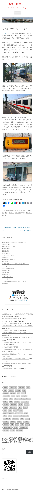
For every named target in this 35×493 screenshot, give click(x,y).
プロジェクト (13, 387)
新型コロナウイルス (8, 413)
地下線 (12, 430)
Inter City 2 (7, 33)
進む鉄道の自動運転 (8, 268)
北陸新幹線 (15, 418)
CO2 (22, 418)
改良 (5, 410)
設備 (5, 390)
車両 (6, 213)
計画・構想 (21, 387)
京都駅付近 (19, 430)
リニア (5, 401)
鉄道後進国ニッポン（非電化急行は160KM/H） (15, 264)
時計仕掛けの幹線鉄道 (8, 259)
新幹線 (5, 387)
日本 (5, 415)
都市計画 (18, 390)
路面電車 (17, 401)
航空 (10, 415)
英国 (22, 424)
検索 (3, 449)
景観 (26, 413)
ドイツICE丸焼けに (7, 277)
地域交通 (24, 396)
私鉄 (25, 407)
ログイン (5, 478)
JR (24, 390)
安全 (18, 396)
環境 (21, 410)
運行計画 (11, 213)
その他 (5, 398)
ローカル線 (25, 401)
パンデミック (7, 418)
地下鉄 (20, 404)
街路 (11, 398)
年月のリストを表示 (10, 376)
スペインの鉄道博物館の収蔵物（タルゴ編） (15, 281)
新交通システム (7, 427)
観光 (20, 407)
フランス (28, 398)
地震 (10, 410)
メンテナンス (19, 413)
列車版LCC (5, 251)
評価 (16, 398)
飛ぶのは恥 (5, 272)
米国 (27, 424)
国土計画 (6, 393)
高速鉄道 (17, 213)
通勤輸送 (13, 421)
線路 (28, 387)
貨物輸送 (6, 421)
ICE (17, 424)
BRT (15, 410)
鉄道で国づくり (17, 3)
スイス (15, 427)
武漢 (27, 418)
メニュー (17, 12)
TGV (12, 424)
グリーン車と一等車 (8, 255)
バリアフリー (13, 407)
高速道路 (6, 424)
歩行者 (15, 415)
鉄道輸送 (6, 404)
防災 (11, 401)
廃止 (22, 415)
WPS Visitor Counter (21, 300)
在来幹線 (13, 393)
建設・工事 (6, 396)
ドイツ (24, 210)
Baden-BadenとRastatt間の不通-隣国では (14, 242)
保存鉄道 (6, 430)
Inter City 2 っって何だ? (9, 246)
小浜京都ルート (23, 427)
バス (22, 398)
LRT (13, 396)
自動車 (5, 407)
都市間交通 (13, 404)
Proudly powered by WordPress (10, 489)
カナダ (19, 421)
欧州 (27, 415)
